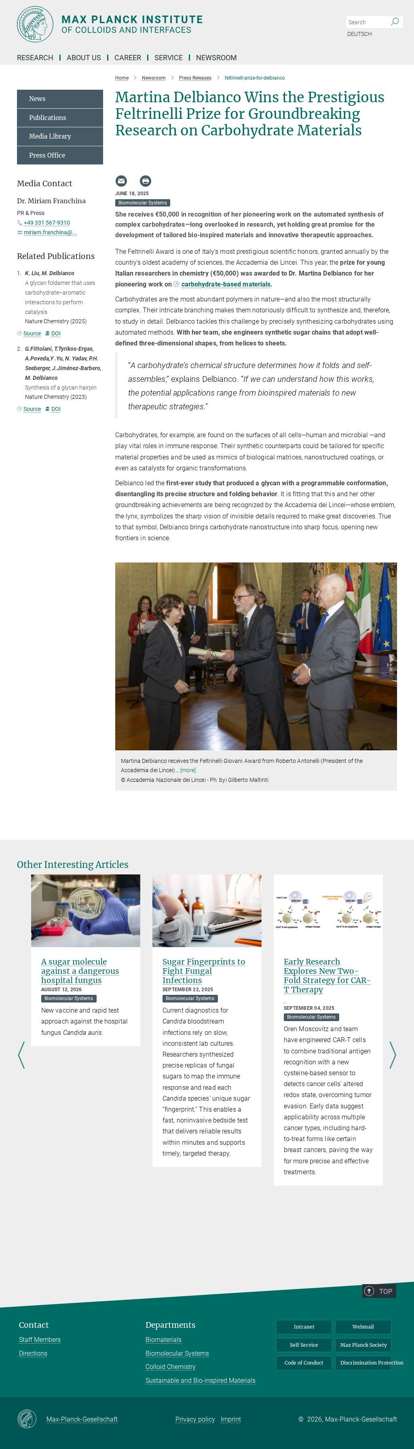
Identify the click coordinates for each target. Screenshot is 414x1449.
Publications (47, 118)
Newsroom (216, 58)
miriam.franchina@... (50, 232)
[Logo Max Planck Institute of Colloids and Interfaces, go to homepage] (168, 24)
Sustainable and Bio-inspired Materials (201, 1380)
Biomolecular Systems (177, 1353)
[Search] (395, 22)
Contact (34, 1325)
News (37, 99)
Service (168, 58)
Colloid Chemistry (171, 1367)
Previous (21, 1055)
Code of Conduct (304, 1363)
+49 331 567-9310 (47, 222)
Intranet (304, 1327)
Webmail (363, 1327)
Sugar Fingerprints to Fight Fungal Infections (204, 971)
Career (127, 58)
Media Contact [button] (44, 183)
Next (393, 1055)
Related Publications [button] (56, 256)
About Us (84, 58)
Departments (171, 1325)
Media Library (50, 136)
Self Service (304, 1345)
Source (32, 333)
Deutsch (359, 34)
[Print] (145, 181)
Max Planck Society (363, 1345)
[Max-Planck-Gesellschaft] (31, 1419)
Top (385, 1291)
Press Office (47, 155)
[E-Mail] (121, 181)
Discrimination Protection (365, 1363)
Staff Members (40, 1340)
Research (35, 58)
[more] (188, 770)
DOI (55, 333)
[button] (390, 744)
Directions (33, 1353)
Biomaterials (164, 1340)
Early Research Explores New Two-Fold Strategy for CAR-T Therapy (327, 975)
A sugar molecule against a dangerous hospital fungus (80, 971)
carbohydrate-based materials (226, 284)
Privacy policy (195, 1419)
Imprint (231, 1419)
